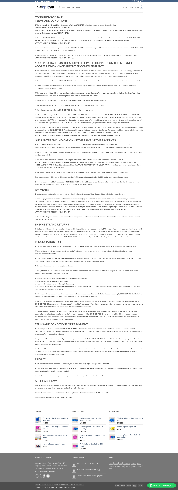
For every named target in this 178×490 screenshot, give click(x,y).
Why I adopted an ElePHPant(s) (88, 470)
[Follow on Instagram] (134, 1)
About (78, 7)
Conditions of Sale (77, 484)
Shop (63, 7)
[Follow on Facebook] (132, 1)
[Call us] (140, 1)
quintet (134, 466)
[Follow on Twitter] (136, 1)
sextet (140, 466)
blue (111, 463)
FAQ (73, 7)
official (112, 466)
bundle (116, 463)
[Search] (59, 7)
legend (133, 463)
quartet (128, 466)
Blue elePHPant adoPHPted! (87, 464)
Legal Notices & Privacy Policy (58, 484)
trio (111, 470)
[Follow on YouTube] (142, 1)
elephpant (127, 463)
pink (123, 466)
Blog (68, 7)
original (117, 466)
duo (121, 463)
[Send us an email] (138, 1)
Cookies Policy (40, 484)
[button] (125, 7)
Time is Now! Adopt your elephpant (89, 476)
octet (138, 463)
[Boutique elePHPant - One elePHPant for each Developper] (45, 7)
